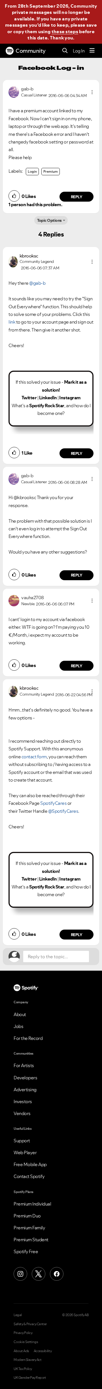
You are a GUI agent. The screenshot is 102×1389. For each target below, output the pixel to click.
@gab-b (37, 283)
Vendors (22, 1113)
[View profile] (13, 91)
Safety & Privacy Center (30, 1324)
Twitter (29, 397)
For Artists (24, 1065)
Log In (78, 51)
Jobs (18, 1026)
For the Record (28, 1038)
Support (22, 1140)
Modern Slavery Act (27, 1360)
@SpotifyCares (63, 811)
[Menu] (92, 50)
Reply (76, 197)
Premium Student (31, 1239)
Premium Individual (32, 1204)
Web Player (25, 1152)
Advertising (25, 1089)
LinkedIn (48, 397)
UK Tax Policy (23, 1369)
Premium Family (29, 1228)
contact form (34, 756)
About (20, 1014)
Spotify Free (26, 1251)
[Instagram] (20, 1274)
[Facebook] (56, 1274)
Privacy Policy (23, 1333)
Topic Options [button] (49, 220)
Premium (50, 171)
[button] (92, 92)
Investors (23, 1101)
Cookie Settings (26, 1342)
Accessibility (43, 1351)
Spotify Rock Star (46, 405)
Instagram (70, 397)
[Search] (65, 51)
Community (31, 51)
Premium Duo (27, 1216)
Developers (25, 1078)
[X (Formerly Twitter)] (38, 1274)
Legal (18, 1315)
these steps (65, 31)
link (12, 322)
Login (32, 171)
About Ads (21, 1351)
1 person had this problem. (35, 204)
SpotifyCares (53, 803)
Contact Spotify (29, 1176)
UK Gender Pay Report (30, 1377)
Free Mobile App (30, 1164)
